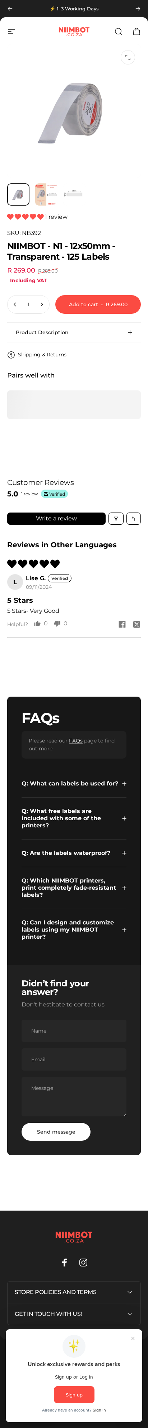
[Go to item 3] (74, 194)
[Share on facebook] (122, 624)
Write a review (56, 518)
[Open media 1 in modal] (128, 57)
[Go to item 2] (46, 194)
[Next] (138, 8)
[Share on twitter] (136, 624)
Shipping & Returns (42, 355)
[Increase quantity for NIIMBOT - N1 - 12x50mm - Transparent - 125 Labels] (41, 304)
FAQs (76, 740)
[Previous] (10, 8)
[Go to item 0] (18, 194)
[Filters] (116, 519)
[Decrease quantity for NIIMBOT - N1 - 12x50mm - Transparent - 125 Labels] (15, 304)
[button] (26, 216)
